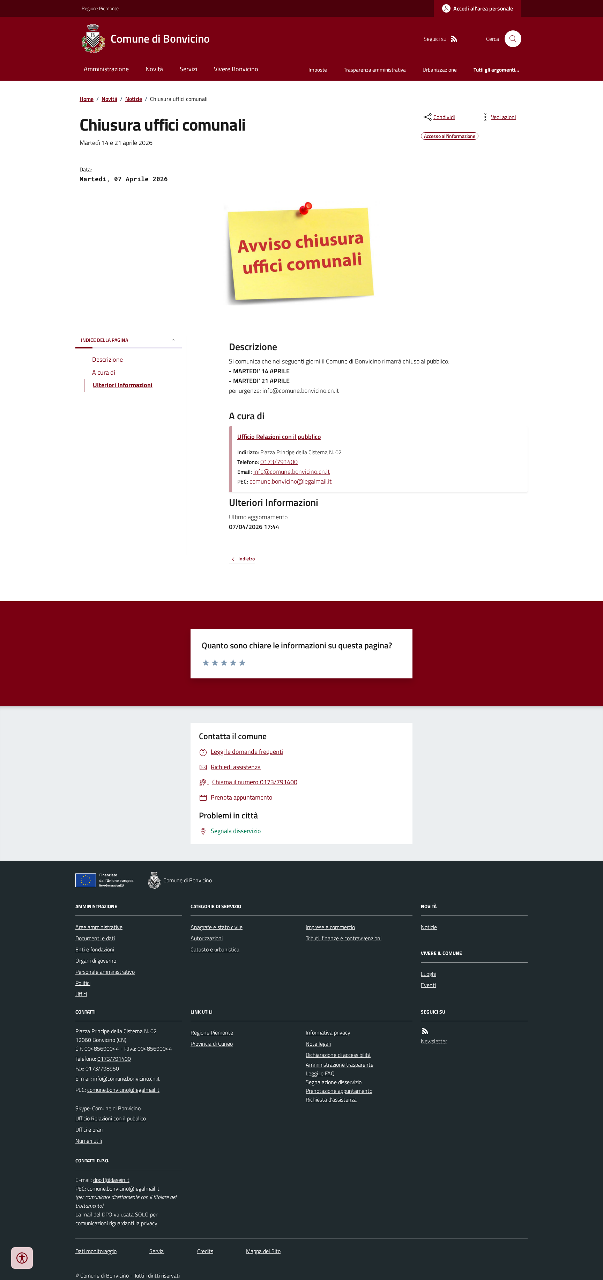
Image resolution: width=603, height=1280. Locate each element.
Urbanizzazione (440, 70)
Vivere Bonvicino (236, 69)
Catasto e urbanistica (215, 949)
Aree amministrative (98, 927)
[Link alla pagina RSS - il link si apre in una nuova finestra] (454, 39)
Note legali (318, 1043)
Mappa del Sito (263, 1251)
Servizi (188, 69)
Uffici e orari (89, 1129)
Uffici (81, 994)
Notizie (133, 99)
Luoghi (428, 974)
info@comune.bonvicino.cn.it (291, 471)
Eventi (428, 985)
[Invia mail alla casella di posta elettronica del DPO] (111, 1180)
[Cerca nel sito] (510, 38)
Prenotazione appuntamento (339, 1091)
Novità (154, 69)
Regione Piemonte (100, 8)
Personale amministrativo (105, 972)
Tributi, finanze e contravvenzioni (343, 938)
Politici (82, 983)
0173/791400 (279, 461)
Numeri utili (88, 1140)
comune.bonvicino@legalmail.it (291, 481)
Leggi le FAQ (320, 1073)
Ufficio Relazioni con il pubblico (279, 436)
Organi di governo (95, 960)
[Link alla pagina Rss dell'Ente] (425, 1031)
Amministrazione (106, 69)
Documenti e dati (95, 938)
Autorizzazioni (207, 938)
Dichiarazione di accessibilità (338, 1055)
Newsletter (434, 1041)
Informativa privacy (328, 1032)
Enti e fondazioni (94, 949)
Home (87, 99)
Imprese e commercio (330, 927)
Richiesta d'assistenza (331, 1099)
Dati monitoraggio (96, 1251)
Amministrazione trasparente (339, 1064)
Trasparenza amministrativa (375, 70)
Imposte (317, 70)
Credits (205, 1251)
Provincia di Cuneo (212, 1043)
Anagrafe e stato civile (217, 927)
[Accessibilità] (22, 1258)
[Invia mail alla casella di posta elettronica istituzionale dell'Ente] (126, 1078)
